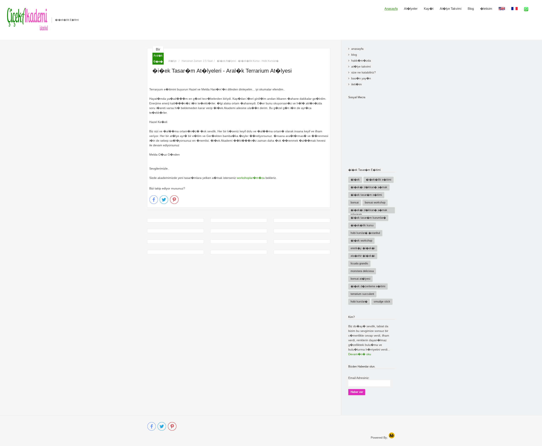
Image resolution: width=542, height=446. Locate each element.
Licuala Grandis (359, 263)
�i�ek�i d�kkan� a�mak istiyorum (369, 211)
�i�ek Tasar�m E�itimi (366, 194)
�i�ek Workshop (361, 240)
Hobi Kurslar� (359, 301)
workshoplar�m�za (251, 178)
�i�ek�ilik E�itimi (378, 179)
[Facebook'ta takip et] (153, 199)
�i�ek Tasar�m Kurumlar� (368, 217)
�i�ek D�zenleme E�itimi (368, 286)
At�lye (172, 60)
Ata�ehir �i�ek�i (363, 255)
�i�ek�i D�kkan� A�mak (369, 187)
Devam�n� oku (359, 354)
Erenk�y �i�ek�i (363, 248)
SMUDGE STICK (382, 301)
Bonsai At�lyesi (360, 278)
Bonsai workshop (375, 202)
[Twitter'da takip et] (164, 199)
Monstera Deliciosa (362, 271)
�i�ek (355, 179)
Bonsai (355, 202)
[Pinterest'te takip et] (174, 199)
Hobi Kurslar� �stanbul (365, 233)
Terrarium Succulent (362, 293)
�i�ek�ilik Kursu (362, 225)
